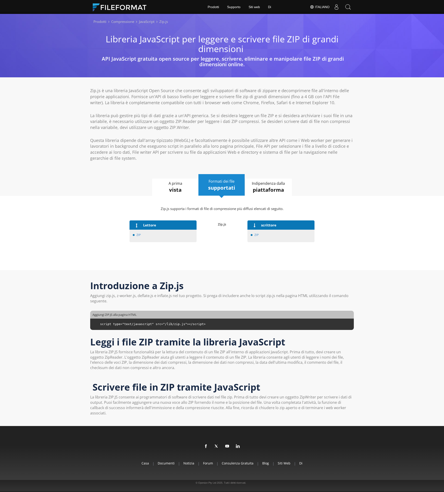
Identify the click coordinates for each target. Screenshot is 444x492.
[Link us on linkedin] (238, 446)
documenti (166, 463)
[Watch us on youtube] (227, 446)
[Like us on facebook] (206, 446)
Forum (208, 463)
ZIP (138, 235)
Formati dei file (221, 185)
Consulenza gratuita (237, 463)
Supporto (233, 7)
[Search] (348, 7)
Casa (145, 463)
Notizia (188, 463)
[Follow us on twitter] (217, 446)
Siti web (254, 7)
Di (269, 7)
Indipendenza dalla (268, 187)
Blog (265, 463)
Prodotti (213, 7)
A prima (175, 187)
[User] (336, 7)
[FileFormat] (121, 7)
